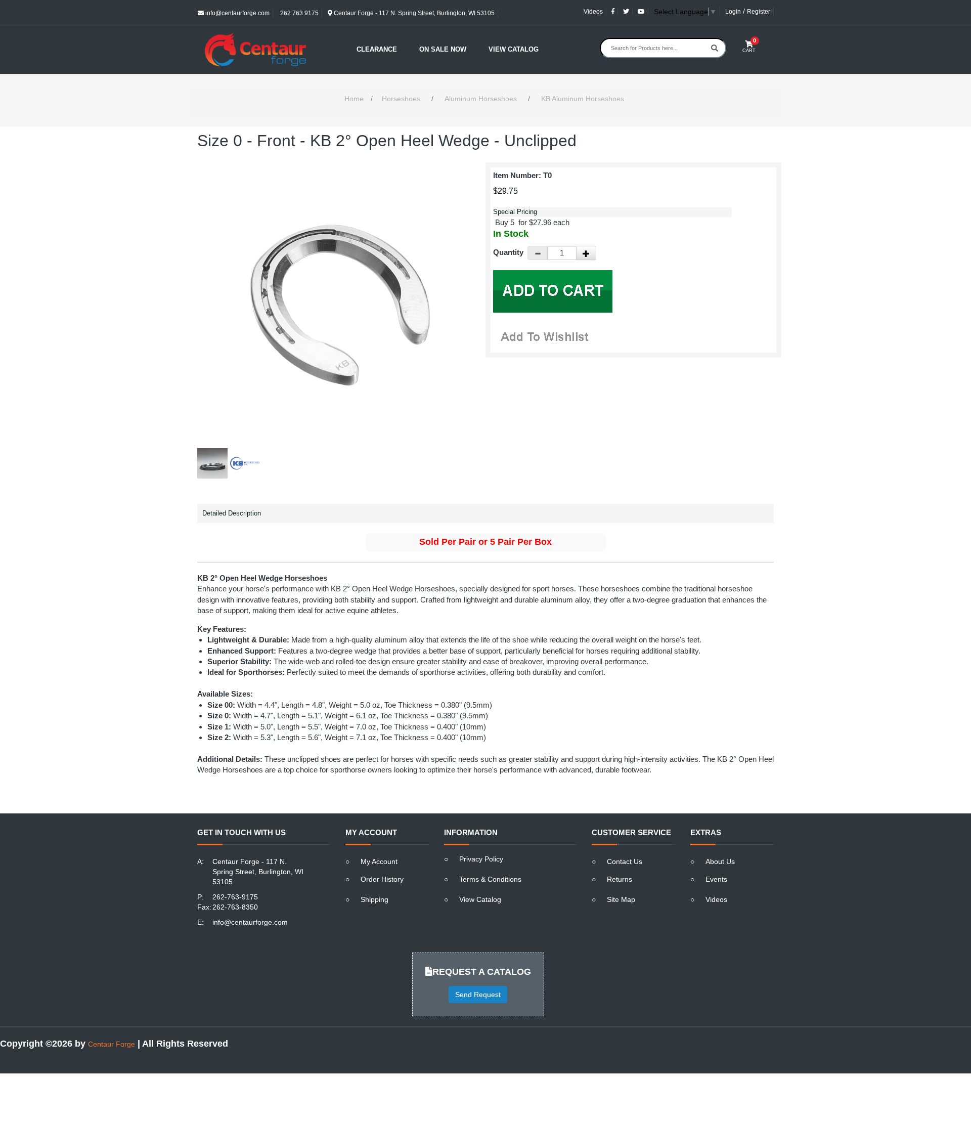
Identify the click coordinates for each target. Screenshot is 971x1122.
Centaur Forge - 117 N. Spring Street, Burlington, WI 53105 (413, 13)
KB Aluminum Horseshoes (582, 99)
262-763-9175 (235, 897)
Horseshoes (401, 99)
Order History (382, 879)
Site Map (621, 899)
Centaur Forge (111, 1044)
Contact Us (624, 861)
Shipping (374, 899)
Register (758, 11)
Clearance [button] (377, 49)
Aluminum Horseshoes (481, 99)
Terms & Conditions (490, 879)
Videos (593, 11)
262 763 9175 (299, 13)
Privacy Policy (481, 859)
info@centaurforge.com (237, 13)
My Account (379, 861)
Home (354, 99)
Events (716, 879)
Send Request (478, 994)
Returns (619, 879)
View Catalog (514, 49)
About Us (720, 861)
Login (733, 11)
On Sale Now (442, 49)
